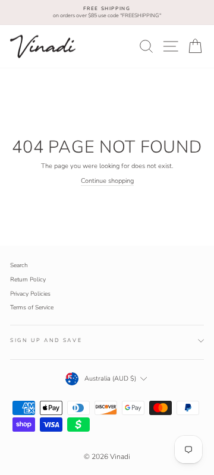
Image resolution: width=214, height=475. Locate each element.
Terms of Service (32, 307)
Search (19, 265)
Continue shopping (107, 181)
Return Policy (28, 280)
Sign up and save (46, 340)
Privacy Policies (30, 294)
